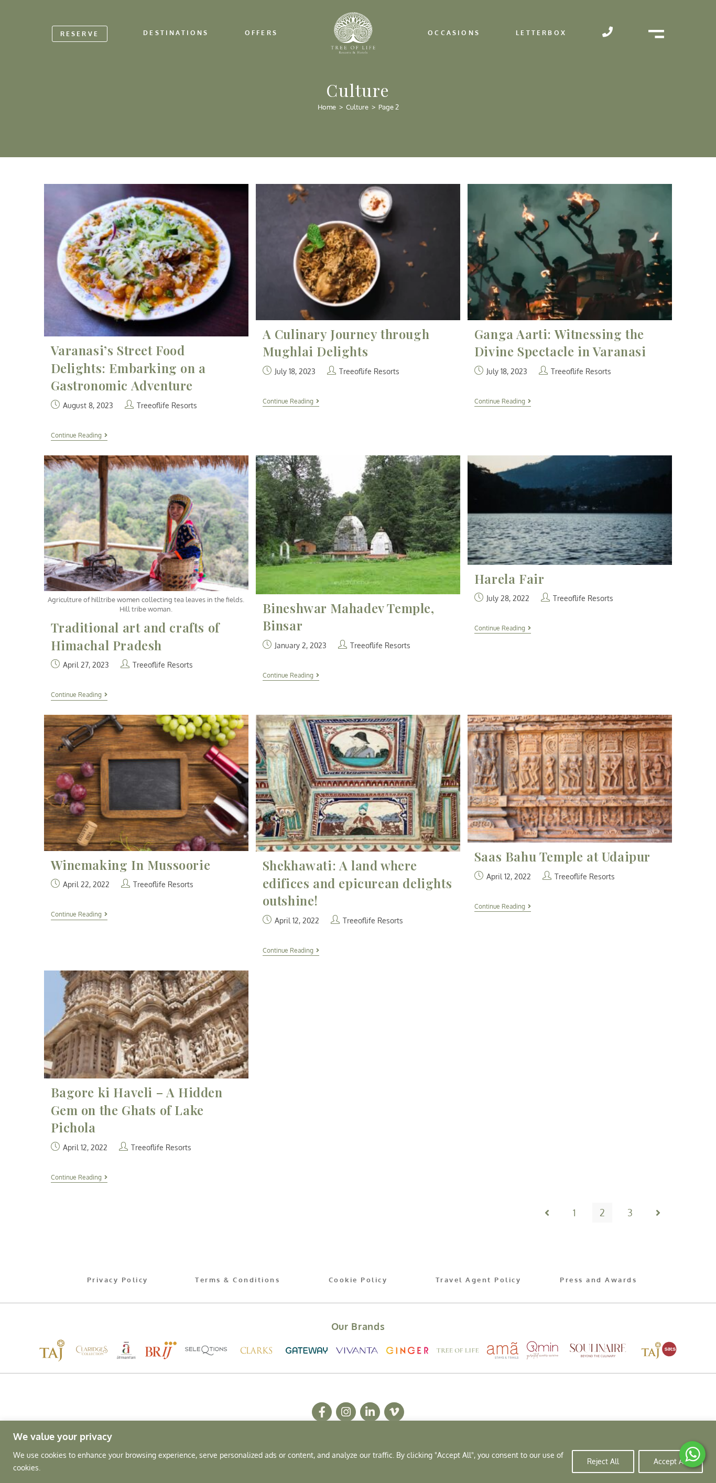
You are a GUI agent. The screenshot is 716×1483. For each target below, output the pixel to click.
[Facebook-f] (322, 1412)
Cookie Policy (358, 1279)
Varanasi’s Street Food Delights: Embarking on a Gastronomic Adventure (128, 368)
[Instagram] (346, 1412)
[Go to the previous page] (546, 1212)
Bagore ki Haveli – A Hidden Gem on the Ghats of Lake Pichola (137, 1110)
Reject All (603, 1461)
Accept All (671, 1461)
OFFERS (261, 33)
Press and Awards (598, 1279)
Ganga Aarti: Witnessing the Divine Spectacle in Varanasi (560, 342)
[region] (358, 1452)
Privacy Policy (117, 1279)
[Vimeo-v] (394, 1412)
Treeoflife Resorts (167, 405)
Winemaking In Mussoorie (131, 864)
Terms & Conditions (237, 1279)
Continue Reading (79, 435)
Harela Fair (509, 578)
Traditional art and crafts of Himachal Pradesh (135, 636)
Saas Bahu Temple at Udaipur (562, 856)
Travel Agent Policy (479, 1279)
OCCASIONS (454, 33)
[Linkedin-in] (370, 1412)
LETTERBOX (541, 33)
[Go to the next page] (657, 1212)
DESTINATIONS (176, 33)
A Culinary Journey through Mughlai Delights (346, 342)
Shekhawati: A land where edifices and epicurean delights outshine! (357, 883)
